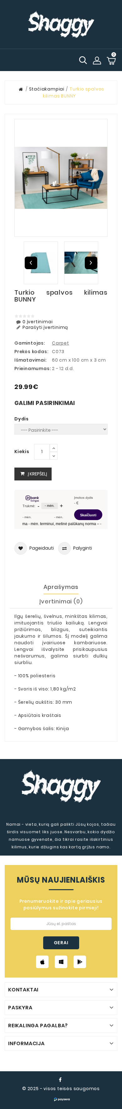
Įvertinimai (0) (61, 601)
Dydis (21, 419)
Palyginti (82, 548)
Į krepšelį (37, 474)
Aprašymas (60, 587)
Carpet (60, 343)
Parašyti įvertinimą (45, 327)
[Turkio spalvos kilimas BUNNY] (61, 178)
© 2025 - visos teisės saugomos (61, 1088)
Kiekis (21, 451)
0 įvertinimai (38, 322)
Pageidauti (41, 548)
